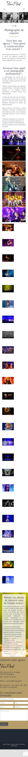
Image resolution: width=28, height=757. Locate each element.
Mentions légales (6, 744)
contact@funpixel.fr (14, 681)
